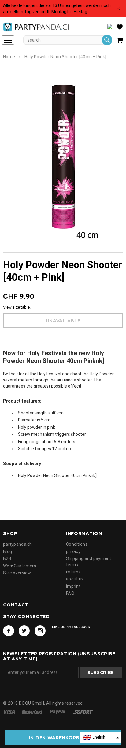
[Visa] (9, 711)
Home (9, 56)
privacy (73, 551)
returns (73, 571)
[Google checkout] (83, 711)
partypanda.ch (17, 544)
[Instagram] (40, 630)
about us (74, 578)
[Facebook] (8, 630)
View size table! (17, 307)
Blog (7, 551)
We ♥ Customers (19, 565)
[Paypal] (58, 711)
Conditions (76, 544)
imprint (73, 586)
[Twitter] (24, 630)
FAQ (70, 593)
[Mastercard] (32, 711)
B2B (7, 558)
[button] (100, 737)
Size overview (17, 572)
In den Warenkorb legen (63, 737)
